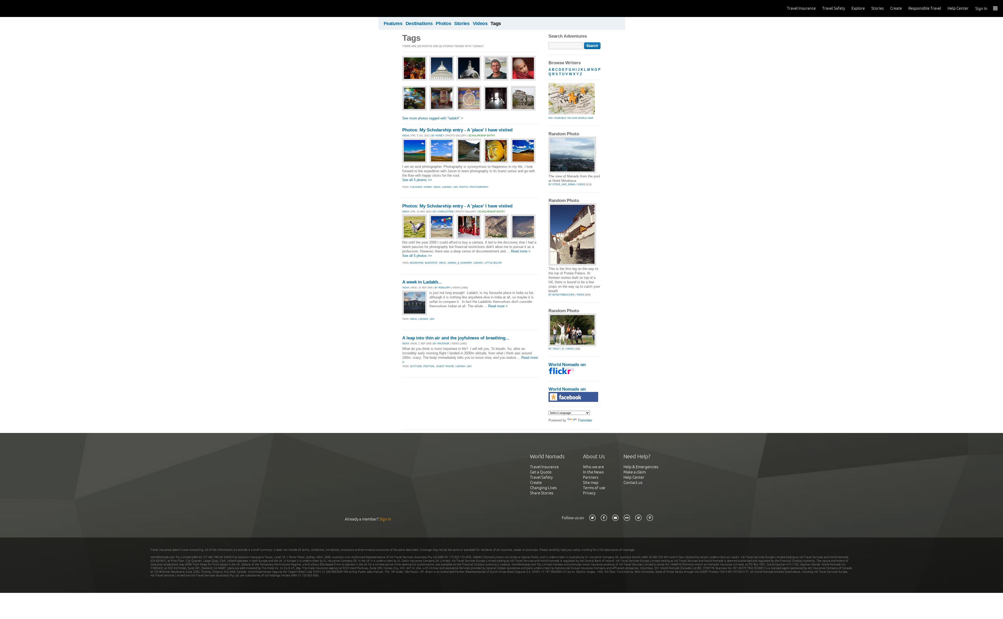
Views (581, 184)
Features (393, 23)
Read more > (520, 251)
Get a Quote (540, 472)
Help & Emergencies (640, 467)
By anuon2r (441, 343)
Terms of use (594, 487)
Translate (585, 420)
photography (479, 187)
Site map (590, 482)
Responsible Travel (924, 8)
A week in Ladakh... (422, 282)
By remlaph (442, 287)
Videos (480, 23)
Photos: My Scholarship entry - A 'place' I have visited (457, 130)
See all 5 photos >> (417, 180)
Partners (590, 477)
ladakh (447, 187)
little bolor (493, 263)
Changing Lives (543, 487)
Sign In (981, 8)
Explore (858, 8)
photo (463, 187)
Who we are (593, 467)
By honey (437, 135)
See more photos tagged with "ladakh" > (432, 118)
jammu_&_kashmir (459, 263)
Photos (443, 23)
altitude (416, 366)
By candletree (443, 211)
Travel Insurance (801, 8)
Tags (496, 23)
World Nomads (27, 8)
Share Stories (541, 493)
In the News (593, 472)
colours (416, 187)
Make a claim (634, 472)
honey (428, 187)
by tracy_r (556, 349)
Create (896, 8)
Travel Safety (833, 8)
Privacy (589, 493)
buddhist (431, 263)
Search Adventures (568, 36)
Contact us (632, 482)
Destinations (419, 23)
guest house (445, 366)
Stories (877, 8)
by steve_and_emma (562, 184)
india (437, 187)
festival (429, 366)
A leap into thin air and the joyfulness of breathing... (455, 337)
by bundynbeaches (561, 294)
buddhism (416, 263)
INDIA (405, 135)
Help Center (958, 8)
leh (455, 187)
